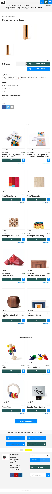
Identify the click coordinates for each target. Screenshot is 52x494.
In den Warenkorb (11, 160)
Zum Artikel (21, 163)
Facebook (4, 106)
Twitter (8, 106)
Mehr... (18, 78)
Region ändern (37, 7)
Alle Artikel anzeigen (26, 421)
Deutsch (34, 459)
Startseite (3, 16)
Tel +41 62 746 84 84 (15, 467)
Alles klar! (48, 5)
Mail (12, 106)
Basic (7, 16)
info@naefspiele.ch (15, 465)
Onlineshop (40, 467)
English (45, 459)
